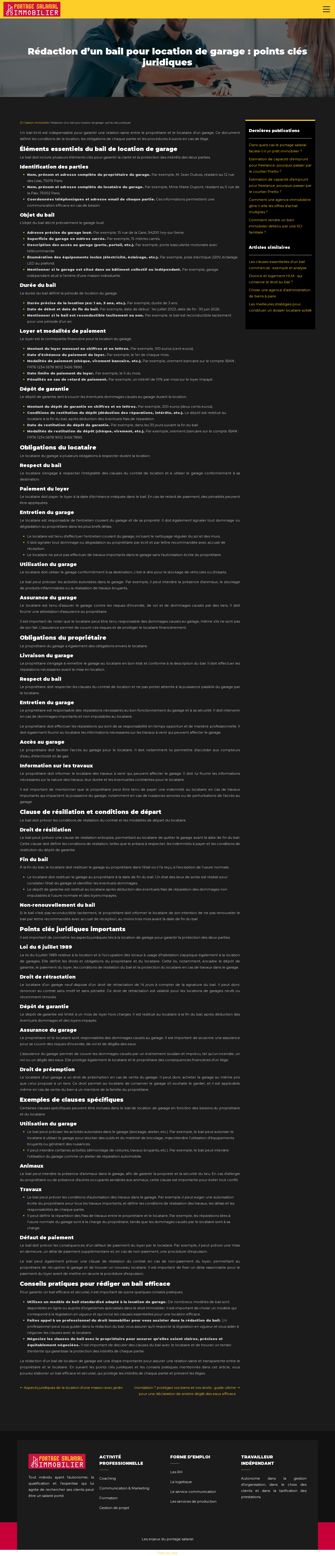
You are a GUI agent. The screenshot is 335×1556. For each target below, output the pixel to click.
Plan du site (167, 1553)
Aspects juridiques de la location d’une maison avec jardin (73, 1387)
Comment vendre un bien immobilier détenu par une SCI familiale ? (275, 226)
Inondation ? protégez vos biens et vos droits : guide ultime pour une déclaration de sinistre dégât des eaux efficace (185, 1390)
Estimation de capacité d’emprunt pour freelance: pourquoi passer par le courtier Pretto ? (280, 165)
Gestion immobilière (37, 122)
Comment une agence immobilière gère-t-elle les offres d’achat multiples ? (280, 205)
